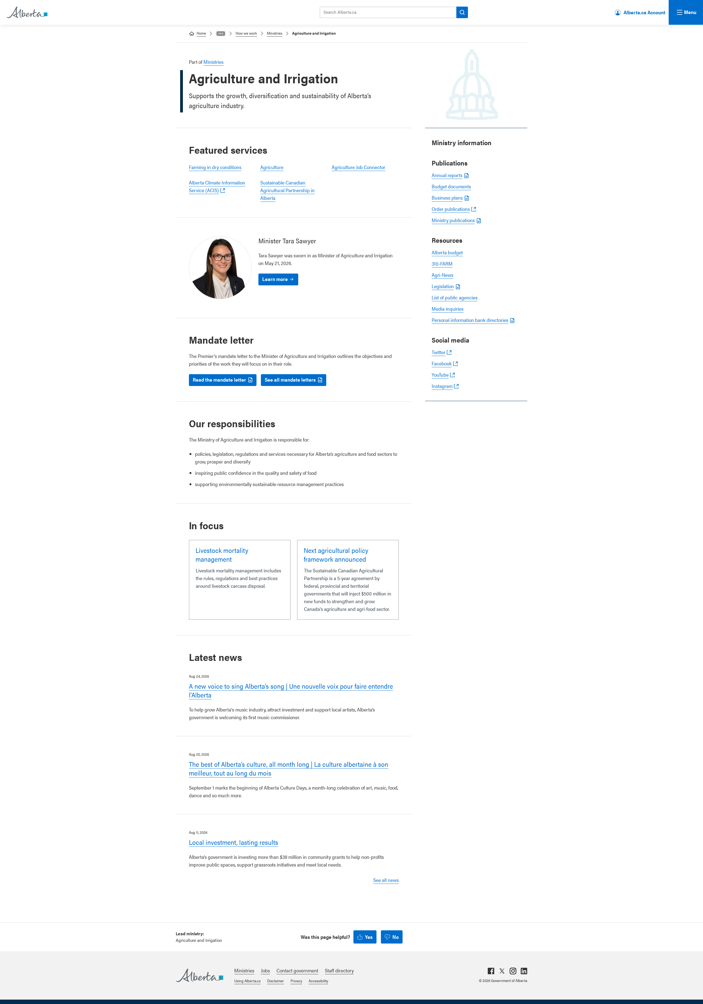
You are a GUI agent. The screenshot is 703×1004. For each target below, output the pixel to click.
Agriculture (271, 167)
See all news (386, 879)
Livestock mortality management (222, 554)
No (395, 936)
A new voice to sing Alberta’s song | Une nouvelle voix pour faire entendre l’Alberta (291, 690)
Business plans (447, 197)
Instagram (442, 385)
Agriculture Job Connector (358, 167)
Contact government (297, 970)
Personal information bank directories (470, 319)
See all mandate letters (290, 379)
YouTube (440, 374)
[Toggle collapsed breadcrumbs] (221, 34)
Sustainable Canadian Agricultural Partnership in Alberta (287, 190)
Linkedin (524, 971)
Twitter (438, 352)
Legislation (443, 286)
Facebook (442, 363)
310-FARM (442, 263)
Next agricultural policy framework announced (336, 554)
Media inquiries (448, 308)
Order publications (451, 208)
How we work (246, 33)
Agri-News (442, 274)
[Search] (462, 12)
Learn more (275, 278)
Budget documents (451, 186)
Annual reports (447, 175)
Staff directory (339, 970)
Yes (369, 936)
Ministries (274, 33)
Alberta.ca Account (644, 12)
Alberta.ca (199, 975)
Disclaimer (275, 980)
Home (201, 33)
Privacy (296, 980)
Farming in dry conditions (215, 167)
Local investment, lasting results (233, 842)
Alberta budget (447, 252)
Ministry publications (453, 220)
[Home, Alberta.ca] (27, 12)
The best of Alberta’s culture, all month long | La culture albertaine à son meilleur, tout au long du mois (288, 768)
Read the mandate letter (219, 379)
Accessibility (318, 980)
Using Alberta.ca (247, 980)
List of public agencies (455, 297)
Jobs (265, 970)
